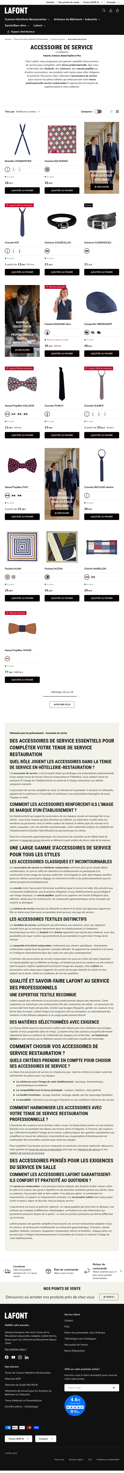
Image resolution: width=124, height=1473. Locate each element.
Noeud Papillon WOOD (18, 650)
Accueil (8, 39)
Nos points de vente (68, 2)
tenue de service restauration (45, 1149)
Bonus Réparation (74, 1350)
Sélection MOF (13, 1378)
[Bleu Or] (25, 414)
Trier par (10, 111)
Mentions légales (76, 1459)
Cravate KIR (12, 242)
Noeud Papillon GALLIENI (19, 405)
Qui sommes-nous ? (16, 1349)
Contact (50, 2)
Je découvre (102, 186)
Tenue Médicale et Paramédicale (23, 1400)
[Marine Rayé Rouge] (13, 577)
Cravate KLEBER (93, 405)
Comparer (86, 111)
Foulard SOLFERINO (56, 161)
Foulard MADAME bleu (58, 323)
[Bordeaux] (13, 169)
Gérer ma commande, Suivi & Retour (84, 1332)
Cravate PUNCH (54, 405)
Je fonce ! (108, 1297)
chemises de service (89, 1149)
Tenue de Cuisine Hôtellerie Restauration (31, 39)
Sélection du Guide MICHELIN (21, 1384)
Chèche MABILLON (95, 568)
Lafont (14, 1453)
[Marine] (13, 414)
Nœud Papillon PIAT (16, 487)
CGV (90, 1459)
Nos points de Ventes (76, 1344)
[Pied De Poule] (19, 169)
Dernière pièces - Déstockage (21, 1406)
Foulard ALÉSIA (54, 568)
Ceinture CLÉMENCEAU (97, 242)
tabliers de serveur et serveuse (27, 1152)
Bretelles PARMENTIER (18, 161)
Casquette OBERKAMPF (98, 323)
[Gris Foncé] (13, 251)
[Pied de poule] (93, 332)
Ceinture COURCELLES (58, 242)
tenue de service (31, 840)
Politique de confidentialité (108, 1459)
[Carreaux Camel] (93, 577)
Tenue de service (58, 39)
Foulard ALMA (13, 568)
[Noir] (19, 251)
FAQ (66, 1326)
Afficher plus (62, 704)
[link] (110, 10)
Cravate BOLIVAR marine (99, 487)
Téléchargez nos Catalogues (80, 1338)
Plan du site (59, 1459)
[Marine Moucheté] (13, 495)
